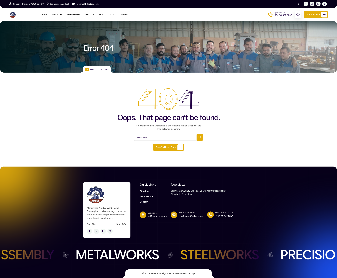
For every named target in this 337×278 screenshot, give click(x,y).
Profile (124, 14)
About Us (89, 14)
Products (57, 14)
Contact (111, 14)
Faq (101, 14)
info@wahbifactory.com (87, 4)
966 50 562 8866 (283, 15)
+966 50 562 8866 (224, 216)
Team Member (73, 14)
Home (44, 14)
